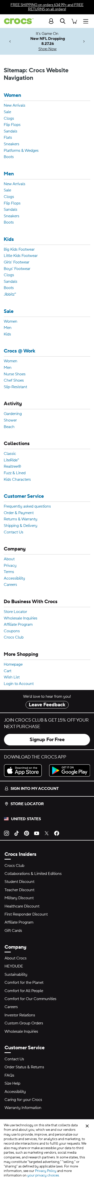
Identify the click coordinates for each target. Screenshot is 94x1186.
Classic (10, 454)
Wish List (12, 677)
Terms (9, 572)
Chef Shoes (14, 380)
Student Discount (19, 881)
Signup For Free (47, 739)
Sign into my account (35, 788)
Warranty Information (23, 1107)
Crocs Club (14, 637)
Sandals (10, 131)
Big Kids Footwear (19, 249)
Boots (9, 157)
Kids (9, 239)
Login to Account (19, 684)
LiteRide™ (11, 460)
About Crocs (16, 958)
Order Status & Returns (24, 1067)
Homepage (13, 664)
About (9, 559)
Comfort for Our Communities (30, 998)
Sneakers (11, 144)
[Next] (84, 41)
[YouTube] (36, 832)
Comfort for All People (24, 990)
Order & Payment (19, 513)
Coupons (12, 631)
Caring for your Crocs (23, 1099)
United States (26, 818)
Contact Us (13, 532)
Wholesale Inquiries (20, 618)
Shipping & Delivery (20, 526)
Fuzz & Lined (15, 473)
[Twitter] (46, 832)
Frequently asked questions (27, 506)
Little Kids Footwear (21, 256)
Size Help (12, 1083)
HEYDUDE (14, 966)
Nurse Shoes (15, 374)
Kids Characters (17, 479)
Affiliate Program (18, 624)
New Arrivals (14, 105)
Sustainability (16, 974)
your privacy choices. (43, 1175)
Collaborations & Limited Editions (33, 873)
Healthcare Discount (22, 906)
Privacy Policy (45, 1171)
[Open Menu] (87, 21)
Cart (7, 671)
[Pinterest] (26, 832)
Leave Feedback (47, 705)
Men (9, 174)
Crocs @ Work (19, 351)
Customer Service (24, 496)
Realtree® (12, 466)
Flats (8, 137)
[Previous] (10, 41)
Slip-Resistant (15, 387)
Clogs (9, 118)
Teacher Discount (19, 889)
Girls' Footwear (16, 262)
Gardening (13, 414)
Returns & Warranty (20, 519)
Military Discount (19, 897)
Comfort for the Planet (24, 982)
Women (12, 95)
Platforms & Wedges (21, 151)
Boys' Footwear (17, 269)
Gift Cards (13, 930)
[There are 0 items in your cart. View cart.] (74, 21)
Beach (9, 427)
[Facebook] (56, 832)
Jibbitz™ (10, 294)
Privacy (10, 566)
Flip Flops (12, 125)
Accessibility (14, 578)
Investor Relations (20, 1015)
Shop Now (47, 48)
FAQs (9, 1075)
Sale (7, 112)
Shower (10, 420)
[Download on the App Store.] (24, 770)
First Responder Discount (26, 914)
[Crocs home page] (17, 21)
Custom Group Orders (24, 1023)
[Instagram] (6, 832)
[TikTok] (16, 832)
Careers (10, 585)
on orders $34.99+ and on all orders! (47, 7)
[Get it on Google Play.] (69, 770)
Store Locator (15, 612)
